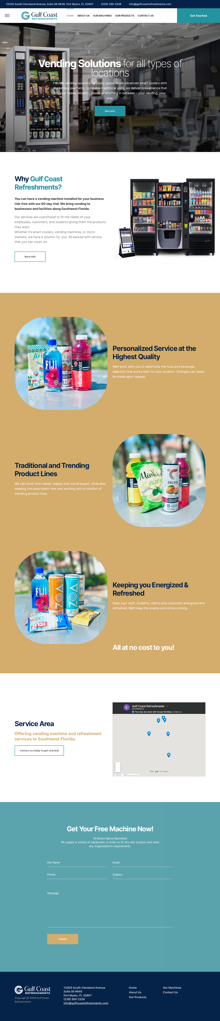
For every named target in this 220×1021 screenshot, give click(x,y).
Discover (110, 111)
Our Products (124, 15)
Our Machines (102, 15)
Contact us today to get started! (39, 750)
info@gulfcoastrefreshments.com (150, 4)
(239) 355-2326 (111, 4)
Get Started (198, 16)
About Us (83, 15)
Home (70, 15)
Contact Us (145, 15)
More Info (30, 256)
